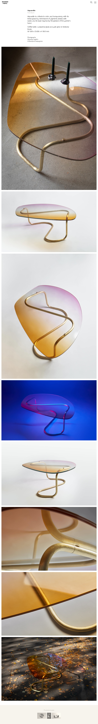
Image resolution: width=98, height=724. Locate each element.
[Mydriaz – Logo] (4, 2)
